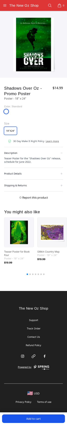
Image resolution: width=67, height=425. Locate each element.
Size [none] (6, 123)
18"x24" (10, 130)
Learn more (52, 141)
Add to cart (33, 419)
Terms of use (44, 401)
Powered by (24, 367)
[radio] (10, 131)
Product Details (13, 173)
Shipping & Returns (15, 185)
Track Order (33, 328)
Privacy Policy (23, 401)
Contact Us (33, 336)
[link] (19, 232)
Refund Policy (33, 345)
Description (10, 153)
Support (33, 320)
